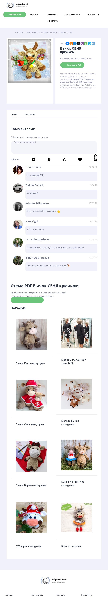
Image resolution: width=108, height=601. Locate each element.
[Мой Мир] (74, 43)
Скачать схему (27, 299)
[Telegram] (93, 43)
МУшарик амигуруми (28, 546)
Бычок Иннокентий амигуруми (73, 483)
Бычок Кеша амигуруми (30, 363)
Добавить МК (14, 14)
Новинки (52, 14)
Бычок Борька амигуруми (31, 485)
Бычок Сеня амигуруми (30, 424)
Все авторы (93, 14)
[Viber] (82, 43)
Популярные (71, 14)
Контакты (53, 21)
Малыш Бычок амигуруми (70, 422)
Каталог (34, 14)
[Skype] (89, 43)
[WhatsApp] (85, 43)
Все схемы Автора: (69, 58)
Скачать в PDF (74, 64)
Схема (14, 114)
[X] (78, 43)
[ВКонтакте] (67, 43)
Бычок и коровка (71, 546)
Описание (30, 114)
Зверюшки (65, 44)
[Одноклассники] (71, 43)
